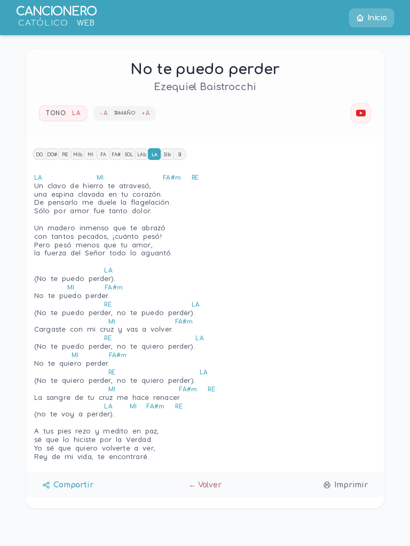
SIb (167, 154)
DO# (52, 154)
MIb (77, 154)
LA (154, 154)
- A (103, 113)
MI (90, 154)
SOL (129, 154)
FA (103, 154)
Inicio (377, 18)
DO (39, 154)
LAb (141, 154)
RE (65, 154)
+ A (146, 113)
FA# (116, 154)
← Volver (205, 485)
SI (180, 154)
